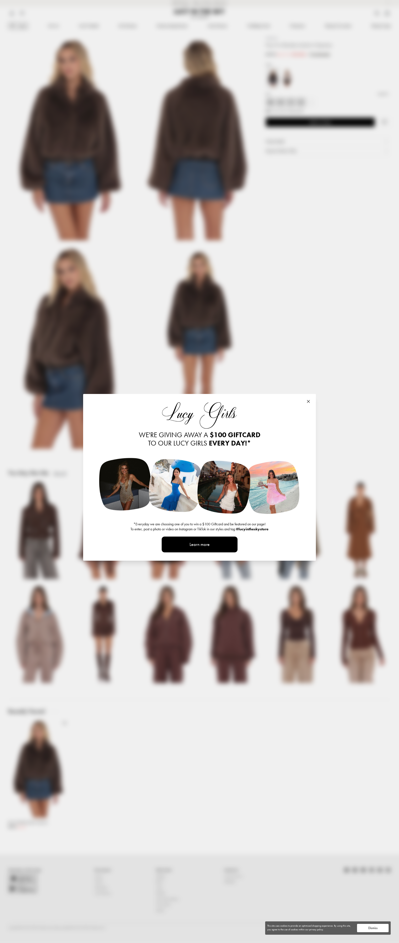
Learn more (200, 544)
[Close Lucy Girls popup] (308, 401)
